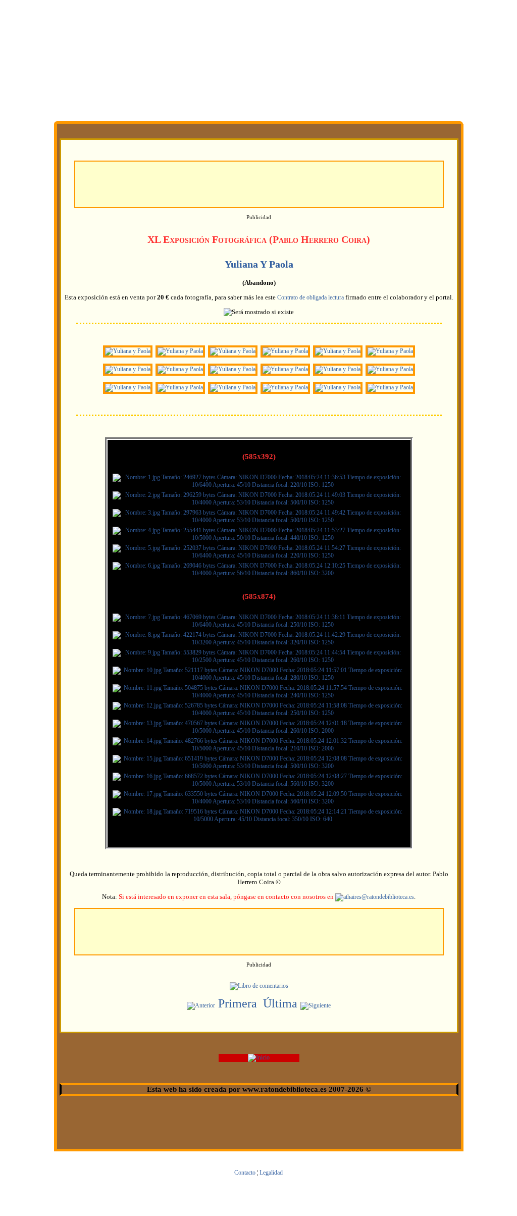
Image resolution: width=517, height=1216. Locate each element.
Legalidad (271, 1172)
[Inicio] (259, 1057)
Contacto (244, 1172)
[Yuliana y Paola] (127, 350)
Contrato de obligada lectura (310, 297)
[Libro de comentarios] (259, 985)
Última (280, 1003)
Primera (237, 1003)
